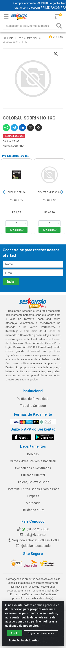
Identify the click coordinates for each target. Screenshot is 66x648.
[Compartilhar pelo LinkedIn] (22, 127)
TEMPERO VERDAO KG (49, 192)
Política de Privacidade (33, 399)
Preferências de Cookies (24, 640)
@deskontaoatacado (35, 546)
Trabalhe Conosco (33, 406)
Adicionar (17, 229)
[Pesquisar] (59, 26)
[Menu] (6, 16)
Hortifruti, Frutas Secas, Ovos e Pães (33, 489)
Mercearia (33, 503)
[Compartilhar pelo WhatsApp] (6, 127)
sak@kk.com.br (35, 535)
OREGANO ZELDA (16, 192)
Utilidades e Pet (33, 510)
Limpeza (33, 496)
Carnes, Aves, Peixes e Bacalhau (33, 461)
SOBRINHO (17, 145)
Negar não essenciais (41, 633)
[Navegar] (4, 192)
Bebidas (33, 454)
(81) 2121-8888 (37, 529)
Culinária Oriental (33, 475)
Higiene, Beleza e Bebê (33, 482)
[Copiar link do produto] (38, 127)
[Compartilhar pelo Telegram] (14, 127)
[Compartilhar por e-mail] (30, 127)
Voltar (57, 37)
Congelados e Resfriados (33, 468)
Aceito (15, 633)
